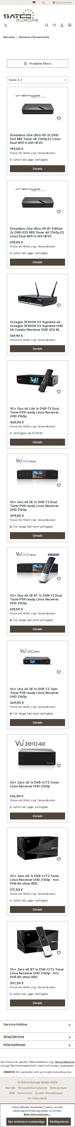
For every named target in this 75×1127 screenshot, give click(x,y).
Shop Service (13, 1036)
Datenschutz (58, 1087)
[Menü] (6, 25)
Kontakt (10, 1087)
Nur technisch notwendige (26, 1121)
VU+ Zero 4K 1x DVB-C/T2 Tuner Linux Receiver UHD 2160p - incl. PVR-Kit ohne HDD (34, 879)
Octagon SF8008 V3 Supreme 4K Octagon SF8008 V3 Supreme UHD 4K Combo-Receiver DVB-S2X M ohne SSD (36, 326)
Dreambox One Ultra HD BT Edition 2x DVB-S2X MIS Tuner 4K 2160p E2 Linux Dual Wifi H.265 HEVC (37, 232)
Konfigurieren (59, 1121)
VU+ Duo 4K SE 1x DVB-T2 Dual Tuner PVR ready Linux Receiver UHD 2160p (34, 505)
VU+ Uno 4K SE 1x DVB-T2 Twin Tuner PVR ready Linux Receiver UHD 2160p (34, 692)
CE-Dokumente (37, 1098)
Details (37, 168)
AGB (12, 1093)
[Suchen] (47, 25)
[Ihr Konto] (62, 25)
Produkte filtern (40, 63)
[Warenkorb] (69, 25)
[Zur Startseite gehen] (10, 15)
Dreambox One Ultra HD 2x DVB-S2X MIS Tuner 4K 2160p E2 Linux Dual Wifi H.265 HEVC (35, 139)
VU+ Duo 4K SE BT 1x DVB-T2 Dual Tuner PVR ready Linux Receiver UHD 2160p (36, 599)
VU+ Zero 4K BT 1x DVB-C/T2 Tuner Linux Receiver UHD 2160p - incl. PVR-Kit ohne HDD (37, 973)
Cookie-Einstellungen (49, 1093)
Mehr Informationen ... (37, 1114)
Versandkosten (64, 1061)
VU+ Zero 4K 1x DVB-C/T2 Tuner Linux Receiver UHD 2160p (34, 784)
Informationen (14, 1044)
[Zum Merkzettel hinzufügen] (58, 118)
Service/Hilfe (64, 2)
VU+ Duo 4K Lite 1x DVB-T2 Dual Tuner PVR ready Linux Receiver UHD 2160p (34, 412)
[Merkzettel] (54, 25)
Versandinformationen (32, 1087)
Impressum (25, 1093)
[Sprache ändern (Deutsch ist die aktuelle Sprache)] (34, 2)
